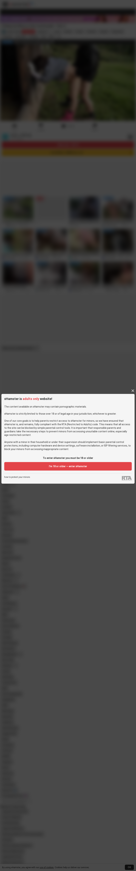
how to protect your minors (17, 477)
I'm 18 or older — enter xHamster (68, 466)
